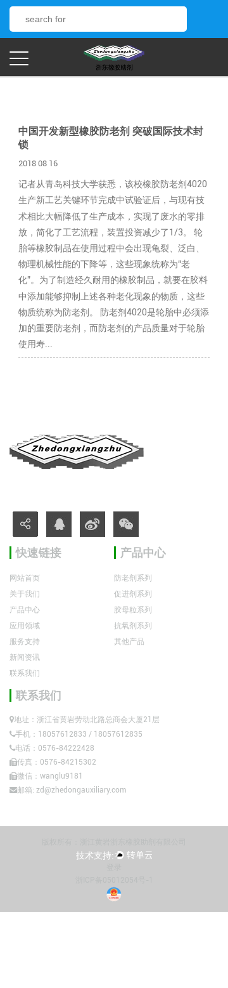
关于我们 (25, 594)
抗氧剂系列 (133, 625)
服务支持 (25, 641)
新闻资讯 (25, 657)
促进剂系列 (133, 594)
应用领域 (25, 625)
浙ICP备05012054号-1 (114, 880)
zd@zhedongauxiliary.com (81, 790)
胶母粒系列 (133, 609)
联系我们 (25, 673)
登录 (114, 867)
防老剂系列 (133, 578)
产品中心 (25, 609)
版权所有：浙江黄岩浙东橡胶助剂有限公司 (114, 842)
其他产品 (129, 641)
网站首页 (25, 578)
